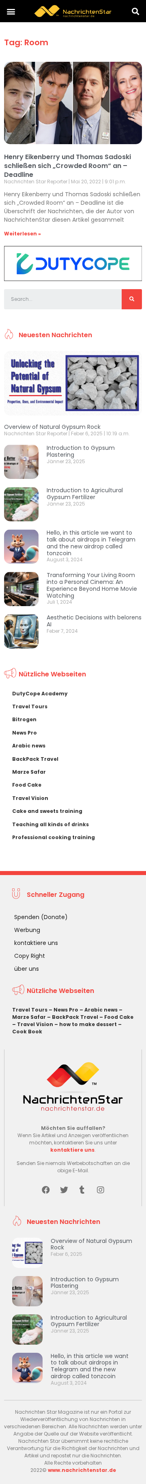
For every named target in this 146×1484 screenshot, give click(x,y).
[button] (10, 11)
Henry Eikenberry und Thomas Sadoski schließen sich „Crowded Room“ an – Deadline (67, 165)
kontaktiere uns (36, 943)
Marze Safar (29, 771)
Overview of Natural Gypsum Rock (52, 427)
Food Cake (26, 784)
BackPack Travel (35, 759)
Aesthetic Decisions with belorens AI (94, 620)
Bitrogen (24, 719)
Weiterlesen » (22, 233)
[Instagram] (100, 1190)
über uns (26, 969)
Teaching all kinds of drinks (50, 824)
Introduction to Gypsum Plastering (81, 451)
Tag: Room (26, 42)
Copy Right (29, 956)
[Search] (132, 299)
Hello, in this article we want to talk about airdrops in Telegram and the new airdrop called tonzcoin (91, 543)
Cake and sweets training (47, 811)
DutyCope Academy (40, 693)
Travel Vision (30, 798)
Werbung (27, 930)
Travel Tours (29, 706)
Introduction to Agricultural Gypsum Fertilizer (85, 493)
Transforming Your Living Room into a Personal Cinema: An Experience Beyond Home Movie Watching (92, 585)
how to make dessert (88, 1024)
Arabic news (28, 745)
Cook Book (27, 1031)
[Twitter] (64, 1190)
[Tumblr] (82, 1190)
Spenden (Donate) (41, 917)
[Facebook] (46, 1190)
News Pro (24, 732)
